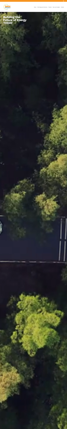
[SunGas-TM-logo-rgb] (7, 4)
